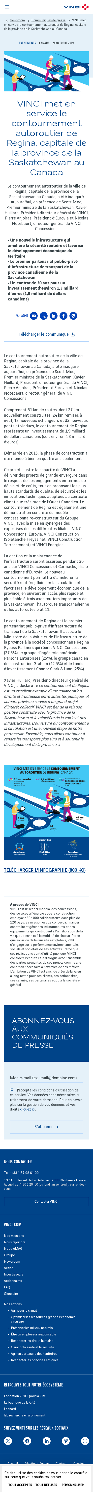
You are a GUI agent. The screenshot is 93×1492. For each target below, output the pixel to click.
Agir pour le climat (24, 1310)
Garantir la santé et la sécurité (32, 1347)
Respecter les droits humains (32, 1341)
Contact (61, 1463)
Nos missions (14, 1236)
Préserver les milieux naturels (32, 1328)
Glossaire (11, 1294)
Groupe (9, 1255)
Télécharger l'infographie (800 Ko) (45, 870)
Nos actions (13, 1304)
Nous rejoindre (14, 1242)
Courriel (34, 315)
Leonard (10, 1409)
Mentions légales (37, 1463)
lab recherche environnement (24, 1415)
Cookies (78, 1463)
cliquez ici (27, 1110)
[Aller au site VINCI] (76, 7)
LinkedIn (54, 315)
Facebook (63, 315)
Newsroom (12, 1261)
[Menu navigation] (7, 7)
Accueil (13, 1463)
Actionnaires (13, 1281)
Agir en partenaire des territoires (34, 1354)
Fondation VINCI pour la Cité (25, 1396)
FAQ (7, 1287)
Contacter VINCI (46, 1201)
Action (8, 1268)
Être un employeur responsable (33, 1334)
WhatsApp (73, 315)
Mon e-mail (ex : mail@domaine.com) (43, 1078)
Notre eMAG (13, 1248)
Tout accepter (20, 1485)
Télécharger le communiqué (44, 334)
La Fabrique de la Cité (19, 1402)
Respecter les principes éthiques (35, 1360)
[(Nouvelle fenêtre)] (46, 859)
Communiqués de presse (48, 20)
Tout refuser (46, 1485)
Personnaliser (73, 1485)
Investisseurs (13, 1274)
